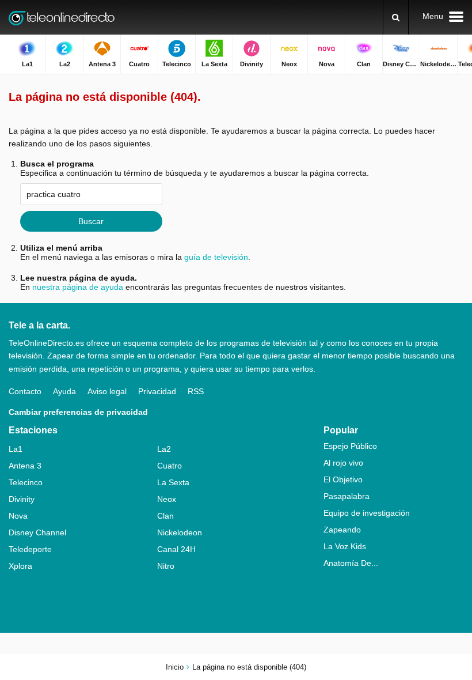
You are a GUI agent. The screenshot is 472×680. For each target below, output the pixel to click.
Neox (166, 499)
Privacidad (157, 391)
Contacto (25, 391)
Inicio (175, 667)
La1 (15, 449)
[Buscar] (396, 17)
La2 (164, 449)
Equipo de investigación (366, 512)
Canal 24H (176, 549)
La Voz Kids (344, 546)
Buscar (91, 221)
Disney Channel (37, 532)
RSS (196, 391)
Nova (18, 515)
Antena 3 (25, 465)
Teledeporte (30, 549)
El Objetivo (343, 479)
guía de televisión (216, 257)
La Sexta (173, 482)
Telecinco (26, 482)
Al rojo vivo (343, 462)
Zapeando (342, 529)
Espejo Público (350, 446)
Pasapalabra (346, 496)
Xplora (20, 566)
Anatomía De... (350, 563)
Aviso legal (107, 391)
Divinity (22, 499)
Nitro (165, 566)
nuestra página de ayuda (77, 287)
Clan (165, 515)
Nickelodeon (179, 532)
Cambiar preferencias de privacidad (78, 412)
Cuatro (169, 465)
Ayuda (64, 391)
